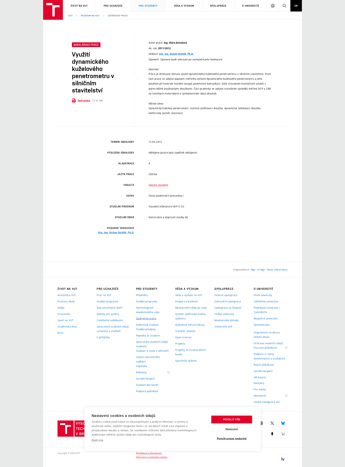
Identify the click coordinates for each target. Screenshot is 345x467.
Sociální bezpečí (145, 378)
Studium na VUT (90, 15)
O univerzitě (250, 5)
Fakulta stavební (158, 185)
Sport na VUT (65, 320)
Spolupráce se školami (227, 307)
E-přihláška (103, 337)
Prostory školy (66, 301)
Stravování (64, 314)
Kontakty (259, 383)
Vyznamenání (262, 324)
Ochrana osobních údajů (268, 343)
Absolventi (264, 396)
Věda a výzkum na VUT (189, 295)
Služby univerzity (224, 314)
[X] (272, 423)
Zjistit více (97, 440)
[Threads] (261, 423)
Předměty (142, 295)
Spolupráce (218, 5)
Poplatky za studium (148, 335)
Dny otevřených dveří (109, 307)
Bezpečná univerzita (266, 318)
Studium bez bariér (147, 385)
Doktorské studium (147, 324)
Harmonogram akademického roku (148, 310)
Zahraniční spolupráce (227, 301)
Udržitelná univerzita (266, 301)
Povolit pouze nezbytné (232, 438)
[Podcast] (272, 433)
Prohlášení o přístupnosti (149, 453)
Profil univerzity (263, 295)
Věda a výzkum (184, 5)
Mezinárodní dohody (226, 320)
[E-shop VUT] (283, 433)
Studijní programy (107, 301)
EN (296, 5)
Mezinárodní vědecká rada (191, 307)
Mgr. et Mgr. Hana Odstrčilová (269, 269)
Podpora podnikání (147, 391)
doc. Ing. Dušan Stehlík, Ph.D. (176, 53)
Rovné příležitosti (264, 364)
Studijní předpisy (146, 329)
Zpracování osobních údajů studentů (152, 344)
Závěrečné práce (118, 15)
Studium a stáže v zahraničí (152, 350)
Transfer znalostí (185, 331)
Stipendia (141, 366)
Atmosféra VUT (67, 295)
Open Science (183, 337)
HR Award (260, 377)
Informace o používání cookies (151, 457)
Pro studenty (148, 5)
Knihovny (146, 372)
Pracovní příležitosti (270, 348)
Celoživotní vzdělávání (110, 320)
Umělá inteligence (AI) (267, 402)
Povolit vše (231, 419)
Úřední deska (262, 337)
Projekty (180, 343)
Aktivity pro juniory (108, 314)
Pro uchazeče (113, 5)
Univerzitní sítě (223, 326)
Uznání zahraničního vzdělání (148, 359)
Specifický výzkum (186, 360)
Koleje (61, 307)
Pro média (260, 389)
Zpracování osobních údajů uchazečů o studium (113, 329)
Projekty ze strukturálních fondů (190, 352)
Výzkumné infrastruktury (190, 324)
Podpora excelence (186, 301)
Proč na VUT (104, 295)
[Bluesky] (283, 423)
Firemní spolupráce (225, 295)
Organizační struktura (267, 332)
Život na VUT (79, 5)
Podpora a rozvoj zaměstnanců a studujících (269, 356)
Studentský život (67, 326)
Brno (60, 332)
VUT (70, 15)
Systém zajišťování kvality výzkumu (190, 316)
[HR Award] (283, 458)
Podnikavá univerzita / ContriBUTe (267, 310)
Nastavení (232, 429)
